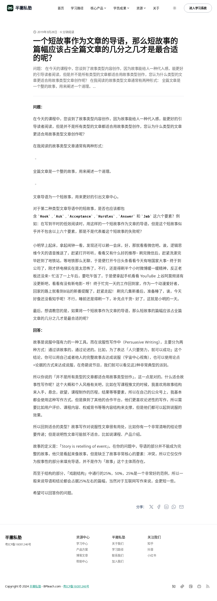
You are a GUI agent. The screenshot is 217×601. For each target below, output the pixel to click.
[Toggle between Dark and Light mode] (174, 8)
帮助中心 (82, 561)
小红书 (151, 555)
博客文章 (82, 555)
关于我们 (117, 543)
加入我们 (117, 561)
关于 (156, 8)
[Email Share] (181, 506)
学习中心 (82, 543)
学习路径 (77, 8)
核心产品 (96, 8)
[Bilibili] (199, 586)
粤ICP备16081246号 (18, 544)
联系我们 (117, 555)
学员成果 (119, 8)
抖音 (150, 549)
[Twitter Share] (151, 506)
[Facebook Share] (158, 506)
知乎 (150, 543)
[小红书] (190, 586)
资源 (139, 8)
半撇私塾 (13, 537)
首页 (61, 8)
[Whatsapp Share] (173, 506)
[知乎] (174, 586)
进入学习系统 (198, 8)
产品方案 (82, 549)
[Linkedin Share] (166, 506)
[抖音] (182, 586)
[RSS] (207, 586)
